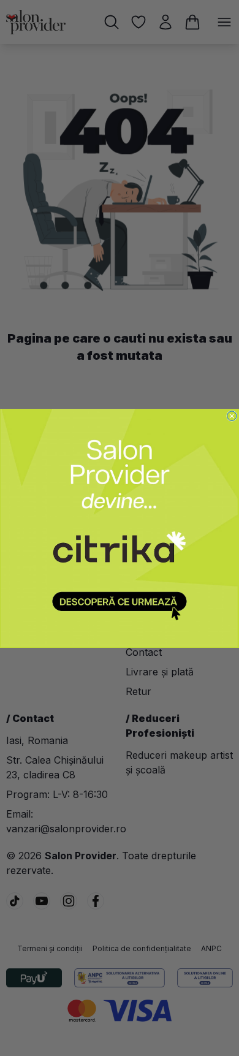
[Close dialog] (232, 415)
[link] (119, 528)
